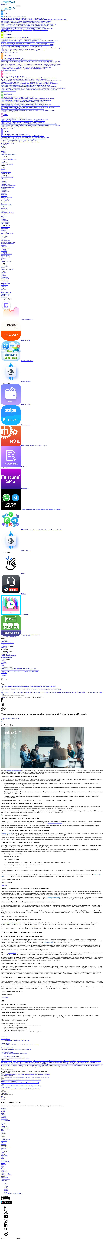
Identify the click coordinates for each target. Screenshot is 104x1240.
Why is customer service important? (30, 1066)
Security (6, 1189)
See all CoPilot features (7, 128)
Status (2, 1130)
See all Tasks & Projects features (9, 52)
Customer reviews (5, 1139)
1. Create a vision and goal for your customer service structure (16, 1061)
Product (3, 1111)
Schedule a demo (5, 1129)
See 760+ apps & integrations (8, 636)
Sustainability (4, 1119)
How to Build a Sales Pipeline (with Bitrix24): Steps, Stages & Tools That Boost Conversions (25, 1077)
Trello (2, 1158)
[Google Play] (6, 1203)
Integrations (4, 297)
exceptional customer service (13, 770)
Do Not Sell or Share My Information (13, 1193)
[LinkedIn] (5, 1226)
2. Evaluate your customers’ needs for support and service (47, 1061)
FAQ (101, 1065)
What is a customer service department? (11, 1066)
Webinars (3, 1125)
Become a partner (5, 1179)
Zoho (2, 1157)
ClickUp (3, 1154)
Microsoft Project (5, 1161)
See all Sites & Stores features (8, 91)
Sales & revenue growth (7, 1075)
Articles (3, 697)
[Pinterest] (5, 1231)
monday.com (4, 1155)
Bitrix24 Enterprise (5, 1120)
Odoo (2, 1166)
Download (3, 1148)
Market (2, 1168)
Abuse (5, 1192)
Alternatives (4, 1141)
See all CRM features (6, 31)
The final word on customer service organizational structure (84, 1065)
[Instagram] (5, 1222)
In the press (3, 1117)
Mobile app (3, 1170)
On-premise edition (5, 1147)
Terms (5, 1184)
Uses (2, 1142)
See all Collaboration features (8, 70)
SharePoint (3, 1164)
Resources (3, 1144)
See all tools (4, 144)
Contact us (3, 1116)
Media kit (3, 1114)
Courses (3, 1132)
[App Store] (5, 1200)
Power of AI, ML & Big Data (8, 1081)
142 (8, 1093)
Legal (5, 1183)
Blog (2, 1135)
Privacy (6, 1186)
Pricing (2, 146)
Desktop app (4, 1171)
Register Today (4, 885)
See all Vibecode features (7, 143)
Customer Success (15, 718)
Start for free (4, 4)
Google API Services (6, 1174)
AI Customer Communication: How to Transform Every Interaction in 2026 (20, 1083)
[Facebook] (5, 1209)
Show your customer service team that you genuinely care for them (51, 1065)
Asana (2, 1152)
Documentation (5, 1149)
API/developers (5, 1173)
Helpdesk (3, 1123)
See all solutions (5, 295)
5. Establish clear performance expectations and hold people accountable (48, 1062)
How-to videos (4, 1126)
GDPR (5, 1187)
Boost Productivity (6, 718)
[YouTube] (6, 1218)
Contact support (5, 1127)
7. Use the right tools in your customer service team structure (26, 1064)
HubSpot (3, 1160)
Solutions (3, 1138)
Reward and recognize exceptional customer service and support (83, 1064)
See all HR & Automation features (9, 112)
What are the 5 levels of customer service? (50, 1066)
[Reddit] (6, 1235)
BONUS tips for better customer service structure (54, 1064)
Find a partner (4, 1177)
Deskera (3, 1163)
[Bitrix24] (8, 3)
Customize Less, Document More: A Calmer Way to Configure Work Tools (20, 1088)
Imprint (6, 1190)
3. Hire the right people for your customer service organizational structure (81, 1061)
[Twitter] (6, 1213)
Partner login (4, 1180)
